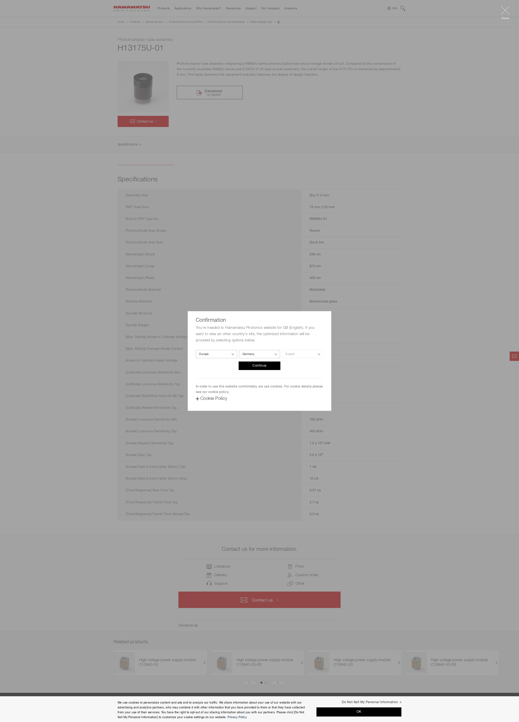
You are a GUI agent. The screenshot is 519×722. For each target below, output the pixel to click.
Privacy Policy (237, 717)
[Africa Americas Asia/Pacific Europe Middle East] (216, 354)
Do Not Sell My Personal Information (370, 702)
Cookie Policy (213, 398)
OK (359, 711)
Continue (259, 365)
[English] (302, 354)
